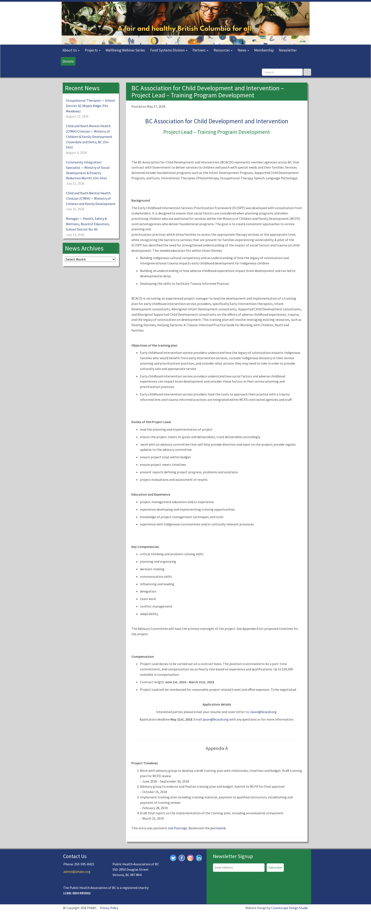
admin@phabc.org (76, 871)
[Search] (307, 72)
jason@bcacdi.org (216, 719)
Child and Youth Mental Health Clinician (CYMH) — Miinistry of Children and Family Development (91, 198)
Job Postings (177, 828)
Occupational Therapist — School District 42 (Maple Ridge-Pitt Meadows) (90, 105)
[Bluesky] (173, 857)
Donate (68, 61)
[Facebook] (182, 857)
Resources (222, 50)
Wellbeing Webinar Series (125, 50)
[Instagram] (190, 857)
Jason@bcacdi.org (263, 712)
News (242, 50)
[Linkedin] (199, 857)
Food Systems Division (167, 50)
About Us (70, 50)
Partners (199, 50)
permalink (218, 828)
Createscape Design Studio (289, 908)
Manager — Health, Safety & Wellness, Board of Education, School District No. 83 (88, 223)
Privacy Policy (109, 908)
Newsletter (288, 50)
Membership (264, 50)
